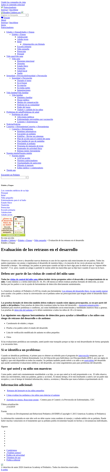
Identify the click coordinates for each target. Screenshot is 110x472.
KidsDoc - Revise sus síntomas (30, 136)
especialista (89, 360)
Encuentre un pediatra (26, 134)
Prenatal (20, 54)
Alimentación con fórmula (34, 44)
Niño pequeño (23, 49)
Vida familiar (17, 95)
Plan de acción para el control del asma (33, 139)
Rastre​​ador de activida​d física (29, 148)
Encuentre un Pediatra (10, 175)
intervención (83, 355)
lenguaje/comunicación (89, 305)
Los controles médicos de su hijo (15, 190)
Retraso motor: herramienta (28, 151)
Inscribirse (13, 10)
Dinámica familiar (24, 97)
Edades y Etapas (19, 34)
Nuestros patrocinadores (27, 160)
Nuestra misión (18, 156)
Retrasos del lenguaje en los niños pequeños (25, 390)
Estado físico (22, 66)
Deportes (21, 63)
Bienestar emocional (25, 61)
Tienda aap (11, 170)
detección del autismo (23, 310)
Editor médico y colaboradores (30, 168)
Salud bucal (22, 71)
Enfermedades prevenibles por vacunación (35, 119)
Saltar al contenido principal (13, 5)
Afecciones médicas (25, 117)
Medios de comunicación (27, 102)
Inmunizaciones (23, 90)
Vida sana (16, 59)
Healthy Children (8, 240)
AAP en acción (23, 158)
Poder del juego (23, 107)
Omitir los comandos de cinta (13, 2)
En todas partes (23, 88)
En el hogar (22, 83)
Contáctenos (11, 450)
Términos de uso (13, 457)
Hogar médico (23, 100)
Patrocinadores (10, 7)
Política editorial (13, 460)
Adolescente (22, 37)
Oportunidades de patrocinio (29, 163)
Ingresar (4, 10)
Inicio (3, 25)
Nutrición (21, 68)
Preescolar (21, 51)
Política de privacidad (15, 455)
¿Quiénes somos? (13, 453)
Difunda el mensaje (25, 165)
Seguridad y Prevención (22, 78)
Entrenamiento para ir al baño (13, 200)
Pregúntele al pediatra (26, 143)
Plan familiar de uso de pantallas (30, 141)
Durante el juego (24, 80)
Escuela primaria (24, 46)
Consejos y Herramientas (22, 129)
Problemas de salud (20, 114)
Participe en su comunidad (28, 105)
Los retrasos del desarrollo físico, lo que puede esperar (85, 291)
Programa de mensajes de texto (30, 146)
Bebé (19, 42)
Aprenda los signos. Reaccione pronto (22, 400)
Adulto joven (22, 39)
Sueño (20, 73)
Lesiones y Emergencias (27, 122)
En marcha (21, 85)
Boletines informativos (26, 131)
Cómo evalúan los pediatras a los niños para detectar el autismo (33, 395)
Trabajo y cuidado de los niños (30, 109)
